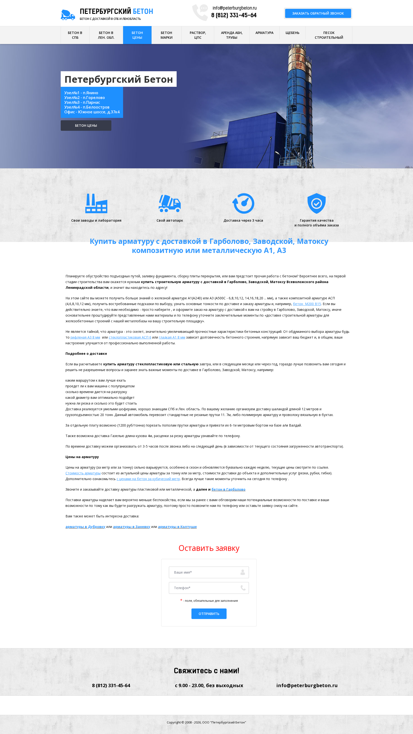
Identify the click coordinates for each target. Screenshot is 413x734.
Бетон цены (86, 125)
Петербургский (116, 12)
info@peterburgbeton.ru (235, 8)
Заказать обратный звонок (318, 13)
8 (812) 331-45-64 (234, 16)
